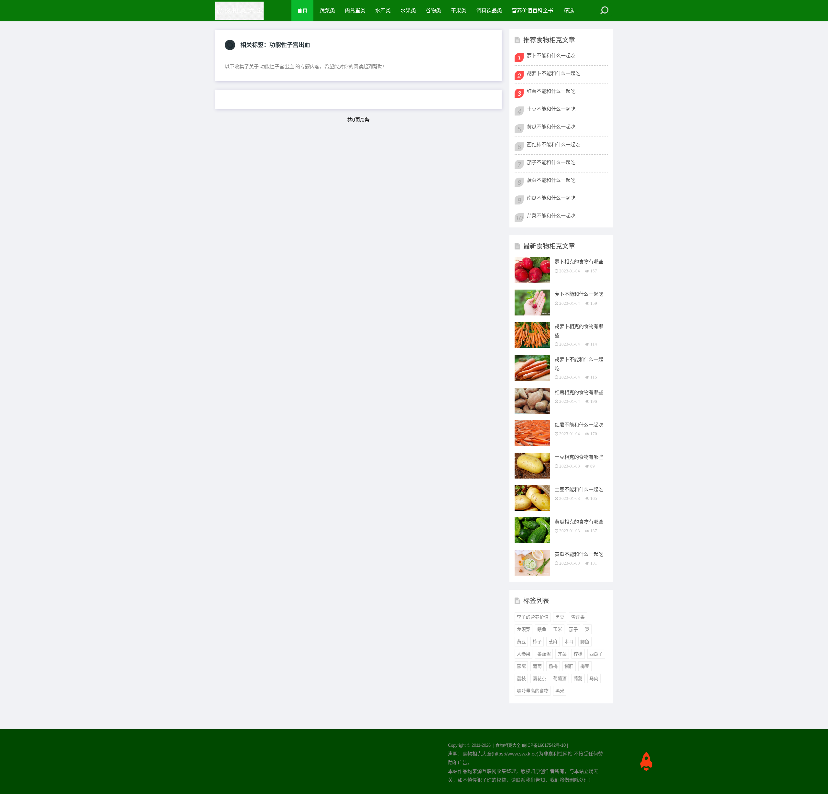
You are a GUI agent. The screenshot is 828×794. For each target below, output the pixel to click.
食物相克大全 (508, 745)
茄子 (573, 629)
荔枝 (521, 678)
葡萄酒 (560, 678)
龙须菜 (523, 629)
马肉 (593, 678)
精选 (569, 10)
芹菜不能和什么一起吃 (551, 215)
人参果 (523, 653)
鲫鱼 (584, 641)
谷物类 (433, 10)
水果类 (408, 10)
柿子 (537, 641)
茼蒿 (578, 678)
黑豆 (559, 617)
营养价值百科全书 (532, 10)
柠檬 (578, 653)
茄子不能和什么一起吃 (551, 162)
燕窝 (521, 666)
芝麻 (553, 641)
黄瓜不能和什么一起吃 (551, 126)
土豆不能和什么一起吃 (551, 109)
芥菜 (562, 653)
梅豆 (584, 666)
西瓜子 (596, 653)
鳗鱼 (541, 629)
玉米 (557, 629)
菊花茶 (539, 678)
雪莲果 (578, 617)
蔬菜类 (327, 10)
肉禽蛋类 (355, 10)
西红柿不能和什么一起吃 (553, 144)
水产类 (383, 10)
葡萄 (537, 666)
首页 (302, 10)
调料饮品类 (489, 10)
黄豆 (521, 641)
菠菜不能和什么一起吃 (551, 180)
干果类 (458, 10)
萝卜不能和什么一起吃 (551, 55)
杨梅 (553, 666)
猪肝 (568, 666)
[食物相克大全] (242, 10)
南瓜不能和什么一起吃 (551, 198)
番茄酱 (544, 653)
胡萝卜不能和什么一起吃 (553, 73)
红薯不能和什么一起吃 (551, 91)
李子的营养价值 (533, 617)
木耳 (568, 641)
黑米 (559, 690)
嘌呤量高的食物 (533, 690)
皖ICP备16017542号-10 (544, 745)
